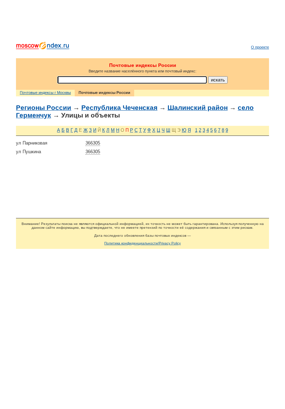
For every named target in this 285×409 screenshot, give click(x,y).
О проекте (260, 47)
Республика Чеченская (119, 107)
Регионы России (43, 107)
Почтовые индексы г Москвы (45, 92)
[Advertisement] (142, 22)
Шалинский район (198, 107)
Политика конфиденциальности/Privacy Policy (142, 243)
